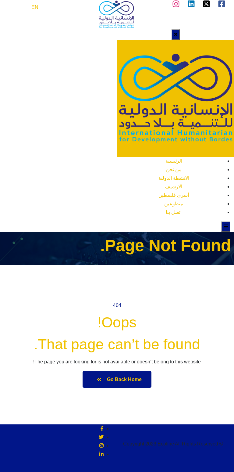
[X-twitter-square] (206, 4)
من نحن (174, 169)
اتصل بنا (174, 212)
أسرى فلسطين (173, 195)
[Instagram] (176, 4)
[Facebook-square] (221, 4)
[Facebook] (102, 428)
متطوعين (173, 203)
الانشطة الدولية (173, 178)
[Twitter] (101, 437)
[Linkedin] (191, 4)
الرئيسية (173, 161)
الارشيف (173, 186)
